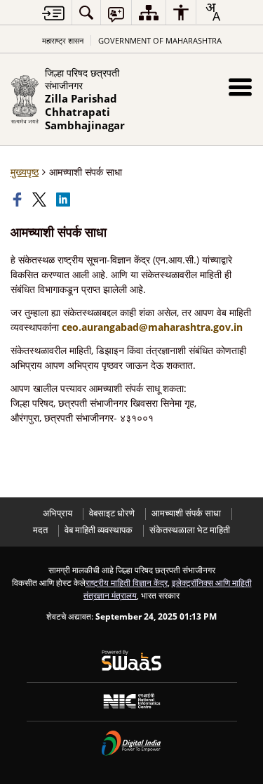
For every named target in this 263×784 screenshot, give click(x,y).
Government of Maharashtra (160, 40)
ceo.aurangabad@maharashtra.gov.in (152, 327)
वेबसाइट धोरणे (112, 513)
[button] (240, 86)
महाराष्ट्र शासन (62, 40)
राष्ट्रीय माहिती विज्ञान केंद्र (127, 582)
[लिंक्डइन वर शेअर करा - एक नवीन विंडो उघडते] (64, 199)
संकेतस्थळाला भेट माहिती (189, 530)
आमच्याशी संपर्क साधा (186, 513)
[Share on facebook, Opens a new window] (19, 199)
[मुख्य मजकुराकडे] (53, 13)
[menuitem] (86, 12)
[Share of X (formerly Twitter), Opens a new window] (40, 199)
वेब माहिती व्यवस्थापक (99, 530)
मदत (40, 530)
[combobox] (212, 12)
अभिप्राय (57, 513)
